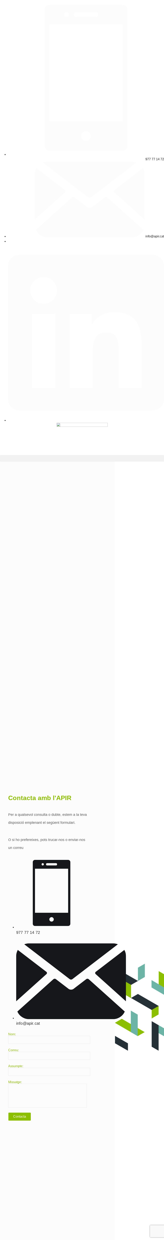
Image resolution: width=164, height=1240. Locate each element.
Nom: (12, 1034)
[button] (82, 458)
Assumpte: (15, 1066)
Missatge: (15, 1082)
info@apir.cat (28, 1023)
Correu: (13, 1050)
